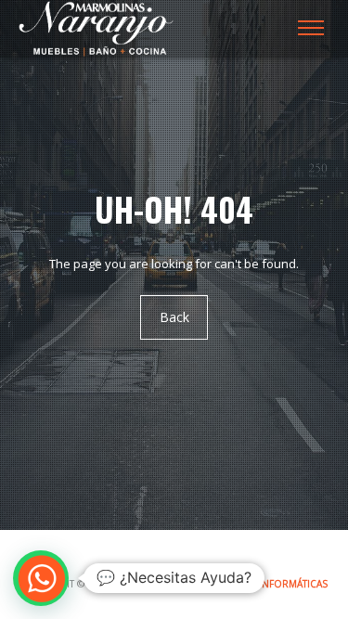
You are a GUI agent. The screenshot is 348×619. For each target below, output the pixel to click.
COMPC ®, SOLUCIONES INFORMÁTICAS (235, 583)
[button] (41, 578)
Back (174, 318)
